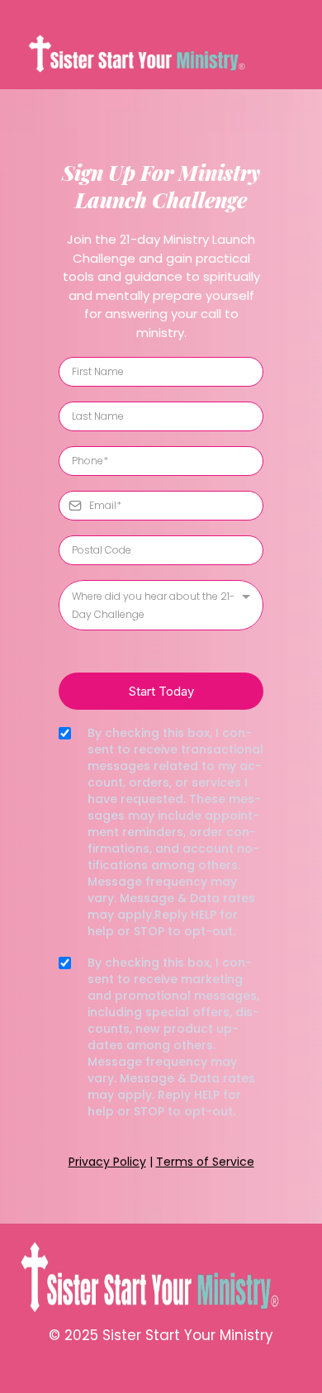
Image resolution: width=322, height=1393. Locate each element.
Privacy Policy (107, 1161)
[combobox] (161, 605)
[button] (285, 53)
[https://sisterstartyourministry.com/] (146, 54)
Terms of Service (205, 1161)
